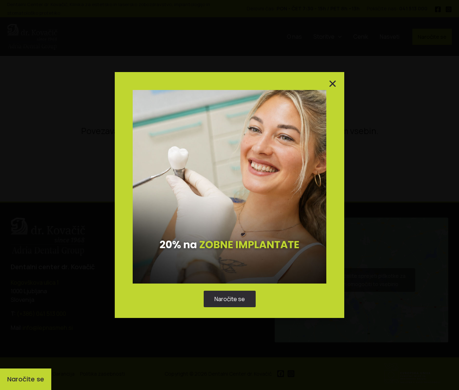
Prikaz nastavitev (274, 215)
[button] (313, 157)
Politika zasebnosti (226, 232)
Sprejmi (185, 215)
